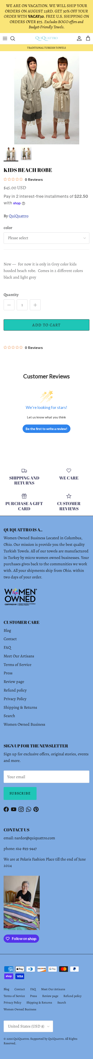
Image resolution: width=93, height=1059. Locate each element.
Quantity (11, 294)
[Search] (15, 38)
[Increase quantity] (35, 304)
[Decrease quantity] (9, 304)
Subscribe (20, 793)
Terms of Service (17, 664)
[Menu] (5, 38)
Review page (14, 681)
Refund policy (15, 690)
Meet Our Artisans (19, 656)
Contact (10, 639)
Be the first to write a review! (46, 429)
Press (8, 673)
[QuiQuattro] (46, 38)
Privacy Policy (15, 698)
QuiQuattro (18, 216)
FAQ (7, 647)
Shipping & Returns (20, 707)
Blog (7, 630)
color (8, 227)
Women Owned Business (24, 724)
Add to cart (46, 325)
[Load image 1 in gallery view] (46, 97)
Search (9, 715)
